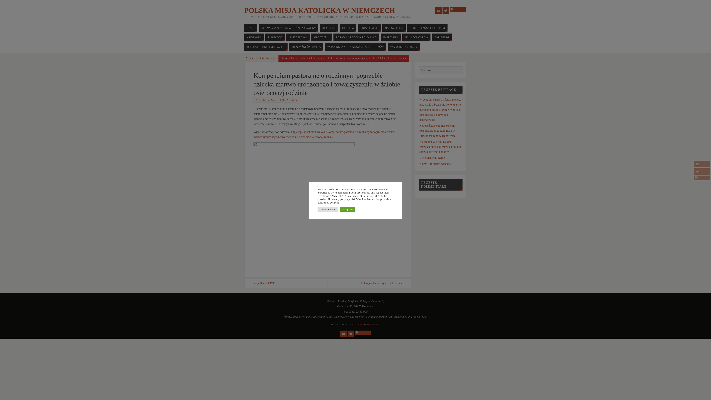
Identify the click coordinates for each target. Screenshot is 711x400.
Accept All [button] (347, 209)
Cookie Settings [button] (328, 209)
